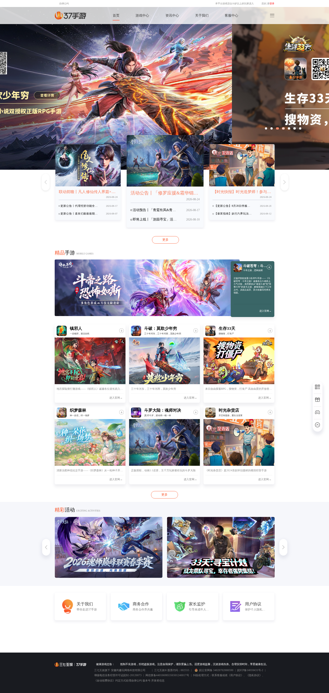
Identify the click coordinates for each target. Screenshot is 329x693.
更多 (165, 239)
